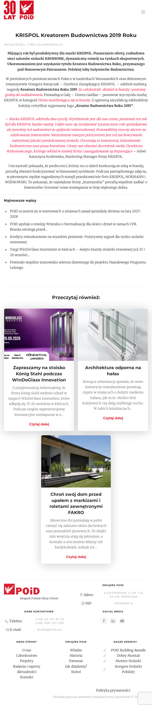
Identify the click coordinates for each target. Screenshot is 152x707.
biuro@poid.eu (49, 629)
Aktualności (14, 44)
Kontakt (26, 677)
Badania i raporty (26, 666)
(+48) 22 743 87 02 (49, 619)
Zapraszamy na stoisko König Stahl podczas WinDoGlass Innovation (39, 374)
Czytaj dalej (39, 424)
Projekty (26, 661)
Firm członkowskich (45, 44)
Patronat (76, 661)
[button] (143, 12)
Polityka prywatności (113, 690)
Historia (76, 655)
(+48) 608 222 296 (49, 622)
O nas (26, 650)
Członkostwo (26, 655)
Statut (76, 672)
